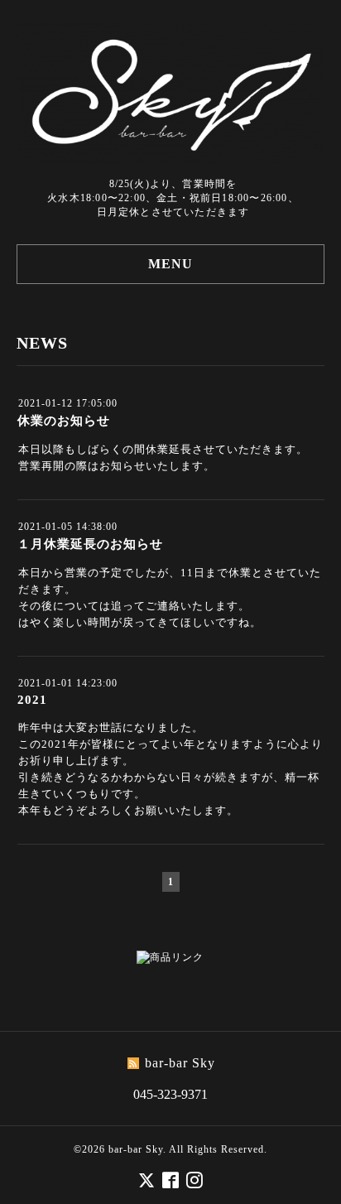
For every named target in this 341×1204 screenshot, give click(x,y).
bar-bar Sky (135, 1149)
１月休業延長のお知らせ (90, 544)
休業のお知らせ (63, 420)
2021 (32, 699)
